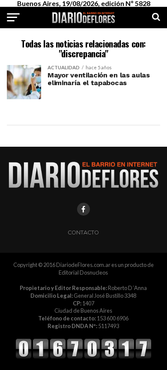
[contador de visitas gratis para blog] (83, 357)
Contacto (83, 232)
